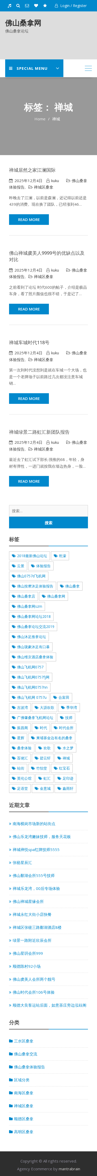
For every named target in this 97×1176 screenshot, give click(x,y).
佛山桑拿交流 (25, 1053)
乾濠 (62, 555)
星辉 (20, 737)
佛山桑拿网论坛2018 (34, 616)
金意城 (45, 788)
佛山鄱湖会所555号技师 (34, 875)
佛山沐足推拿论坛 (31, 636)
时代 (43, 727)
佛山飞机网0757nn (32, 687)
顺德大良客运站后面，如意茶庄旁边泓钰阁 (49, 1005)
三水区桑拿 (23, 1040)
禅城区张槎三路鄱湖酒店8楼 (37, 927)
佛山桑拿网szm (29, 606)
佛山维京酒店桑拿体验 (35, 656)
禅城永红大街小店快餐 (32, 914)
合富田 (63, 697)
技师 (68, 717)
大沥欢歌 (47, 707)
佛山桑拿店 (26, 596)
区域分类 (21, 1079)
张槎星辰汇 (22, 862)
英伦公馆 (24, 778)
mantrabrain (69, 1168)
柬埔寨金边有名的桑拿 (54, 737)
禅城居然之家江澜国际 (32, 170)
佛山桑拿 (72, 586)
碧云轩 (45, 758)
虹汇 (47, 778)
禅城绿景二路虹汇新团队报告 (39, 432)
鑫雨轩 (68, 788)
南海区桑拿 (23, 1092)
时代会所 (66, 727)
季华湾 (71, 707)
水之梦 (68, 747)
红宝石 (64, 768)
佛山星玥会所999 (28, 953)
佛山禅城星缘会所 (28, 901)
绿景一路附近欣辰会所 (32, 940)
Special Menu (32, 68)
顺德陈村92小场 (27, 966)
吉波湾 (22, 707)
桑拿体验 (24, 747)
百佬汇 (22, 758)
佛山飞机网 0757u (32, 697)
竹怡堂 (41, 768)
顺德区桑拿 (23, 1118)
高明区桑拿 (23, 1131)
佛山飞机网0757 (30, 667)
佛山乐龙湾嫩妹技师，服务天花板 (42, 836)
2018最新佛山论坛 (32, 555)
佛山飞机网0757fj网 (33, 677)
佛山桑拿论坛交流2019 (35, 626)
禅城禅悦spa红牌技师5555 (36, 849)
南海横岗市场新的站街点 (34, 823)
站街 (20, 768)
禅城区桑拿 (43, 187)
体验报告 (43, 565)
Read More (29, 219)
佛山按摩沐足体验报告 (35, 586)
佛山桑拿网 (23, 22)
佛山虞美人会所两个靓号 (34, 979)
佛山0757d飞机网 (31, 575)
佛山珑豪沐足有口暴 (33, 646)
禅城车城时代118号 (29, 342)
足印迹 (68, 778)
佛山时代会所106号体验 (34, 992)
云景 (20, 565)
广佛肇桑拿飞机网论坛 (35, 717)
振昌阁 (22, 727)
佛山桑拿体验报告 (29, 1066)
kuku (55, 180)
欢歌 (47, 747)
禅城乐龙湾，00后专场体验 (36, 888)
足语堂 (22, 788)
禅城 (66, 758)
